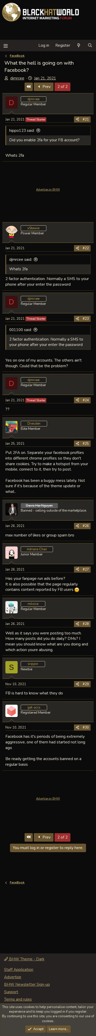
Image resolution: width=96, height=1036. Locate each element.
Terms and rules (18, 999)
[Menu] (5, 45)
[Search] (89, 45)
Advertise (12, 977)
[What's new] (78, 45)
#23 (86, 318)
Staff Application (18, 969)
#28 (86, 624)
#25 (86, 443)
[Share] (77, 119)
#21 (86, 119)
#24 (86, 400)
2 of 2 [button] (62, 86)
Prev (46, 86)
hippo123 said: (22, 130)
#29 (86, 684)
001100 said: (20, 329)
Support (11, 991)
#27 (86, 569)
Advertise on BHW (48, 190)
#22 (86, 248)
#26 (86, 526)
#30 (86, 727)
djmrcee (17, 78)
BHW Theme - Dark (26, 959)
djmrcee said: (20, 259)
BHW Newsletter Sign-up (27, 984)
